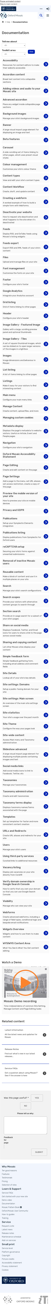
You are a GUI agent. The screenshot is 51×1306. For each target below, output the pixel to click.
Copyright (6, 1255)
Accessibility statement (12, 1263)
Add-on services (9, 1240)
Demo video (7, 1200)
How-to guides (8, 1214)
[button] (41, 8)
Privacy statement (10, 1266)
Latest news (7, 1229)
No (25, 1106)
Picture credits (8, 1259)
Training (5, 1218)
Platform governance (11, 1252)
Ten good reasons (9, 1170)
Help (8, 22)
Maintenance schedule (11, 1237)
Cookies (5, 1270)
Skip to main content (8, 4)
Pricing (5, 1181)
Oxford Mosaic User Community (15, 1211)
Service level (7, 1248)
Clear (31, 52)
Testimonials (7, 1178)
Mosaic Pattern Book (11, 1207)
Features (5, 1174)
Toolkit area (9, 50)
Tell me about (9, 41)
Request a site (8, 1226)
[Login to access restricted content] (47, 8)
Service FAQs (7, 1193)
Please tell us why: (25, 1113)
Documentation (8, 1203)
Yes (37, 1098)
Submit (39, 1152)
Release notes (8, 1233)
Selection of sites (9, 1185)
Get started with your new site (15, 1196)
